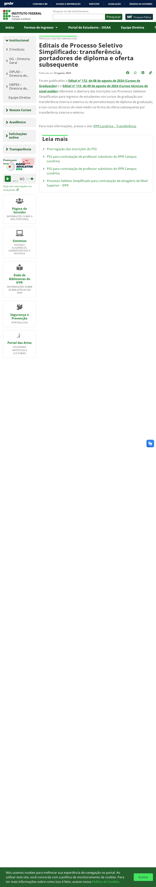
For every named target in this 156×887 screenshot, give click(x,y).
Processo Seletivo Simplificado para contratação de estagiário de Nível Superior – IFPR (97, 183)
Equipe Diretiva (132, 27)
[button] (151, 72)
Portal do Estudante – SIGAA (89, 27)
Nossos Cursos (20, 110)
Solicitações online (18, 136)
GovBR (9, 3)
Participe (94, 4)
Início (10, 27)
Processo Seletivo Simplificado (58, 38)
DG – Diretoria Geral (19, 61)
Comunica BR (40, 4)
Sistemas (19, 241)
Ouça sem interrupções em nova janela (17, 188)
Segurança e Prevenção (19, 316)
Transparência (20, 149)
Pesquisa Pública (142, 17)
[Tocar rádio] (8, 179)
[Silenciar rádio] (22, 178)
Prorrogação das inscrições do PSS (72, 149)
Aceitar (143, 877)
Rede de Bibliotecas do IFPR (19, 278)
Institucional (19, 40)
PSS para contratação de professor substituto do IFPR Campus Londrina (92, 159)
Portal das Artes (19, 343)
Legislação (114, 4)
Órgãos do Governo (140, 4)
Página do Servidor (19, 210)
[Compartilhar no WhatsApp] (135, 72)
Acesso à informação (68, 4)
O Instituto (17, 49)
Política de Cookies (105, 882)
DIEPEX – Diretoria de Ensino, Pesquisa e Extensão (21, 86)
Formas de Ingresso (38, 27)
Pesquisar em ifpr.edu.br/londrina (70, 11)
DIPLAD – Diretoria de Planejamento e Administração (20, 73)
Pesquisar (114, 17)
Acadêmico (17, 122)
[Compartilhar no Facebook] (128, 72)
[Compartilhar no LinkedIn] (143, 72)
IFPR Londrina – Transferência (114, 126)
